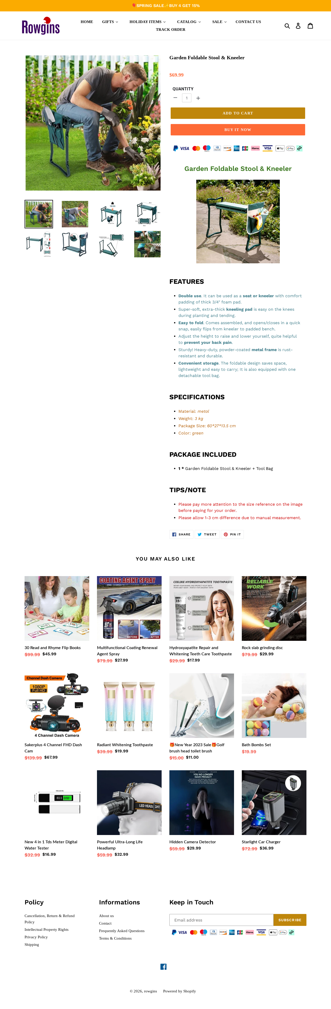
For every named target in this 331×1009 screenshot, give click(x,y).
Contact (105, 923)
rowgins (150, 991)
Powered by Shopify (179, 991)
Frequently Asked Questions (122, 931)
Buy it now (238, 130)
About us (106, 916)
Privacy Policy (36, 937)
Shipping (32, 944)
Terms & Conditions (115, 938)
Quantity (182, 88)
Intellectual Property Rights (47, 929)
